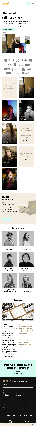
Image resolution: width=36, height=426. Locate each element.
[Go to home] (5, 3)
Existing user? (6, 32)
